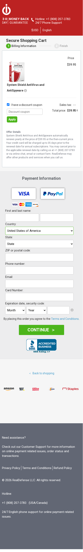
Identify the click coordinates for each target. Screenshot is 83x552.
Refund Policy (63, 468)
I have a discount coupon (26, 104)
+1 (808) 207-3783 (58, 19)
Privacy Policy (11, 468)
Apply (12, 119)
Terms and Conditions (65, 318)
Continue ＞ (41, 329)
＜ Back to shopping (41, 373)
